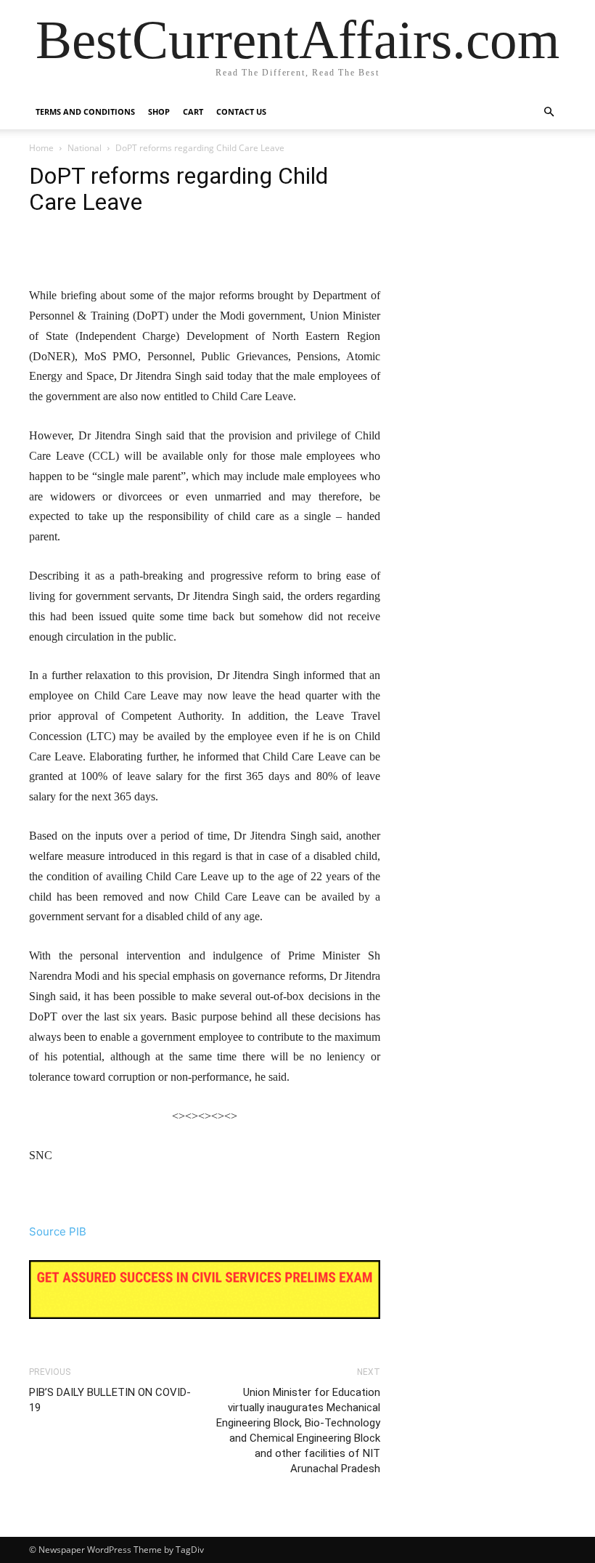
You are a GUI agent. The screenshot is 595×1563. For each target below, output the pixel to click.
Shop (159, 111)
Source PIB (57, 1231)
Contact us (241, 111)
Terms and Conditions (85, 111)
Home (41, 148)
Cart (193, 111)
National (84, 148)
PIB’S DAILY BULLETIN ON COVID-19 (110, 1400)
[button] (548, 112)
